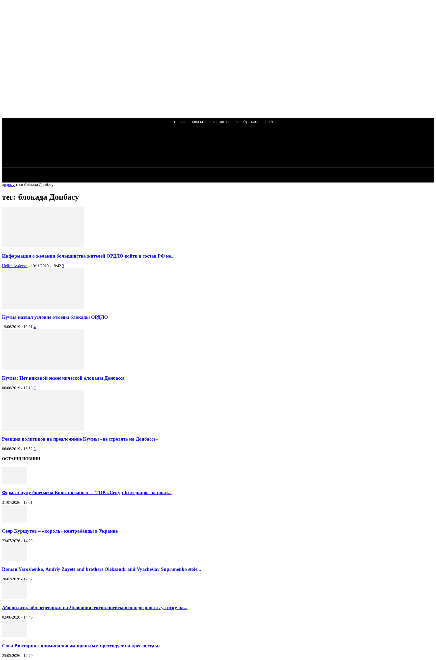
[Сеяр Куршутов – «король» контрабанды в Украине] (14, 521)
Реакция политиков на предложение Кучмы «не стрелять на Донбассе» (80, 439)
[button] (136, 147)
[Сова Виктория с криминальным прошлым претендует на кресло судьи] (14, 636)
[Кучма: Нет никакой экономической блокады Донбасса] (43, 368)
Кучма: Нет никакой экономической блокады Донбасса (63, 378)
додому (8, 185)
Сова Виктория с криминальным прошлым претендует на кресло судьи (81, 645)
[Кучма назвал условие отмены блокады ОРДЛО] (43, 307)
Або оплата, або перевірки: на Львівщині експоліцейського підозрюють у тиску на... (94, 607)
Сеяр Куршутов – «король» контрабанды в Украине (60, 531)
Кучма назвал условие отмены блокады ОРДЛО (55, 317)
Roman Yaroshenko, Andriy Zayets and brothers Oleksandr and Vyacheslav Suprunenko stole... (101, 569)
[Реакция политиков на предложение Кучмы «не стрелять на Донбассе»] (43, 429)
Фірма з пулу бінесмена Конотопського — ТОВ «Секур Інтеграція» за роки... (87, 492)
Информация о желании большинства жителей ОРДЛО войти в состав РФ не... (88, 256)
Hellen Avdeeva (15, 266)
